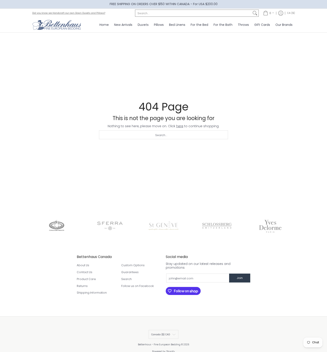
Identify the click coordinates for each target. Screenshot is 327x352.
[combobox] (193, 13)
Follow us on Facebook (137, 286)
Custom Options (133, 265)
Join (240, 278)
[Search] (254, 13)
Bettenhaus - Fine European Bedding (159, 344)
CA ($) (291, 12)
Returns (82, 286)
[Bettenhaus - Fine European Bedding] (56, 25)
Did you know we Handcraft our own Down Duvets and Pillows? (68, 13)
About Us (83, 265)
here (179, 126)
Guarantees (130, 272)
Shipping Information (92, 293)
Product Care (86, 279)
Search (126, 279)
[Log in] (280, 13)
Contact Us (84, 272)
